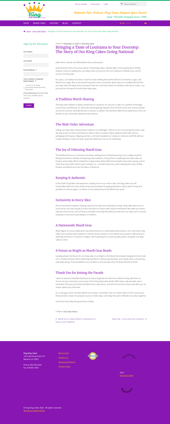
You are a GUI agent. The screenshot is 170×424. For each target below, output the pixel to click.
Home (28, 31)
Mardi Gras (39, 23)
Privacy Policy (64, 366)
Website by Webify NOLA (34, 410)
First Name (27, 52)
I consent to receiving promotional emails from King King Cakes (35, 87)
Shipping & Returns (67, 362)
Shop (26, 23)
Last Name (27, 61)
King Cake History (39, 31)
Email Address (30, 70)
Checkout (95, 4)
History (54, 23)
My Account (81, 4)
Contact (76, 23)
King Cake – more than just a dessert (128, 319)
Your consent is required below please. (33, 80)
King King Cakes (88, 43)
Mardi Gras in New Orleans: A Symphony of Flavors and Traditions (76, 320)
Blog (65, 23)
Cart (106, 4)
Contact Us (63, 357)
